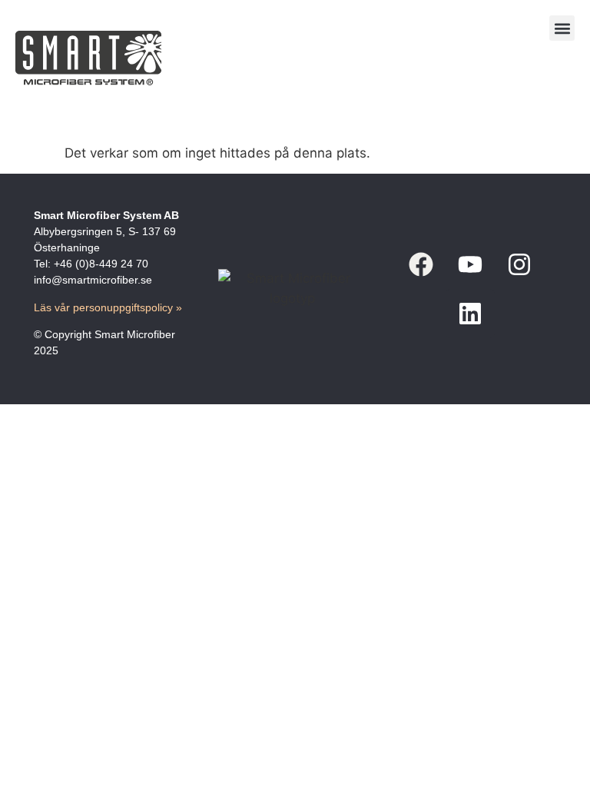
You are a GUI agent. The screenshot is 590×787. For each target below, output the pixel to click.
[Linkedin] (470, 313)
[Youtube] (470, 264)
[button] (562, 28)
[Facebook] (421, 264)
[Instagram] (519, 264)
